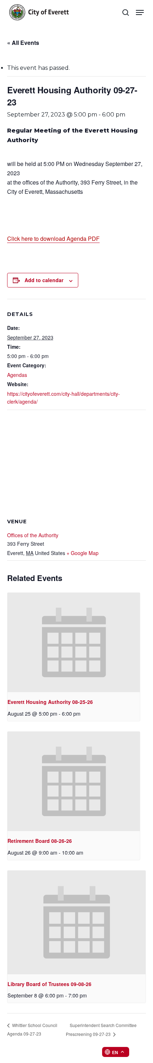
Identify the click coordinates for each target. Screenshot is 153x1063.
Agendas (17, 374)
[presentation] (73, 642)
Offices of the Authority (32, 535)
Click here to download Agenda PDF (53, 238)
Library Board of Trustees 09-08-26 (49, 983)
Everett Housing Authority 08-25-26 (50, 701)
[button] (140, 12)
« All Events (23, 42)
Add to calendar (44, 280)
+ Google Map (83, 552)
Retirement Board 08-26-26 (39, 840)
